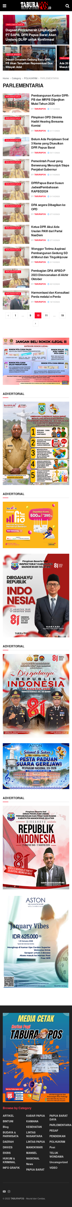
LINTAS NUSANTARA (34, 1134)
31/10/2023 (54, 174)
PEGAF (53, 1130)
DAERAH (8, 1141)
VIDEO (53, 1167)
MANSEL (31, 1153)
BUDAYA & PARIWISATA (10, 1134)
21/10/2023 (54, 262)
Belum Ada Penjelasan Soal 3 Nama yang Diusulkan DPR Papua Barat (49, 143)
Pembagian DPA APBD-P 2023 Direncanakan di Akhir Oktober (49, 274)
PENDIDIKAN (57, 1136)
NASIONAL (33, 1158)
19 (62, 315)
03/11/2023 (54, 152)
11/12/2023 (54, 109)
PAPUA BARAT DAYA (58, 1117)
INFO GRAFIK (11, 1167)
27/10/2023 (54, 214)
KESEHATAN (34, 1127)
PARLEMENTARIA (15, 24)
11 (46, 315)
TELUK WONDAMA (56, 1154)
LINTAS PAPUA (35, 1141)
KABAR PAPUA (35, 1115)
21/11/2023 (54, 130)
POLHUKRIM (30, 78)
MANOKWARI (34, 1147)
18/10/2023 (54, 302)
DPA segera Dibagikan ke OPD (48, 207)
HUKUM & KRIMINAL (9, 1160)
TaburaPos (40, 109)
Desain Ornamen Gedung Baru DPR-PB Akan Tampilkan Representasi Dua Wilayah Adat (29, 63)
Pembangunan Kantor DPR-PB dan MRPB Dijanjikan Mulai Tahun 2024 (50, 99)
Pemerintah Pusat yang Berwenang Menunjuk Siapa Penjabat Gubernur (50, 165)
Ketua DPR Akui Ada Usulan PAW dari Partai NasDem (46, 231)
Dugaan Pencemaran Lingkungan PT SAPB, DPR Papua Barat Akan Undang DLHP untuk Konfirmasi (31, 34)
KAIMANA (32, 1121)
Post (52, 1147)
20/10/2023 (54, 284)
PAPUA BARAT (13, 54)
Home (6, 78)
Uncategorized (58, 1162)
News (29, 1164)
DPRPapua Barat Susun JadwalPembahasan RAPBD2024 (47, 187)
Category (16, 78)
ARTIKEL (8, 1115)
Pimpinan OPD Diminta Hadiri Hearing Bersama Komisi (47, 121)
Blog (6, 1127)
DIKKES (7, 1147)
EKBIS (7, 1153)
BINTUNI (8, 1121)
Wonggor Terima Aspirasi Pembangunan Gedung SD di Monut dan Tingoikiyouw (49, 252)
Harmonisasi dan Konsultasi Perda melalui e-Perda (50, 294)
